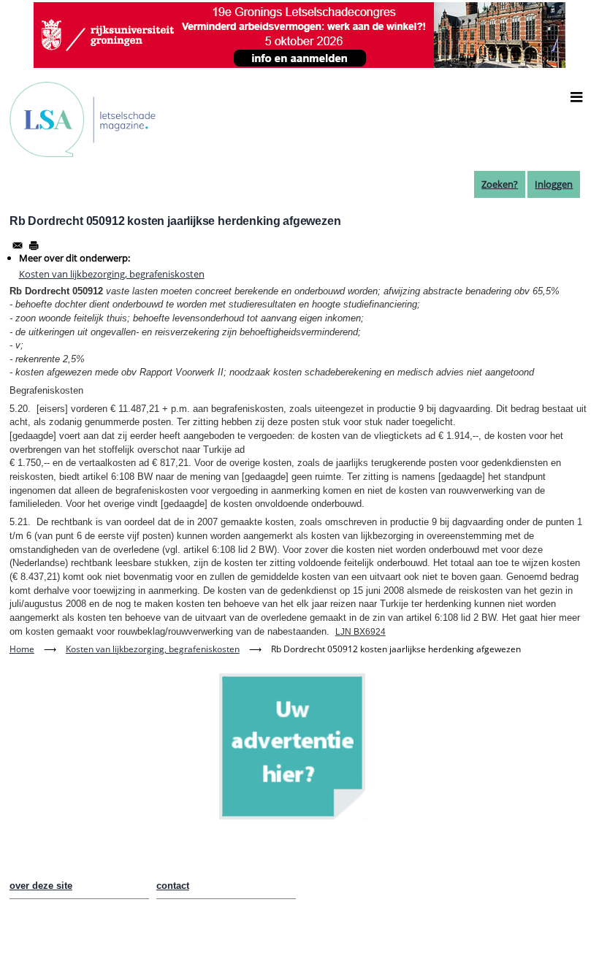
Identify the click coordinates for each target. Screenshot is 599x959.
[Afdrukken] (33, 245)
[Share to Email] (17, 245)
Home (21, 649)
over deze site (40, 885)
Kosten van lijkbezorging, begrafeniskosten (112, 273)
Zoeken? (499, 184)
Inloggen (554, 184)
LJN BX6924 (360, 632)
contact (172, 885)
